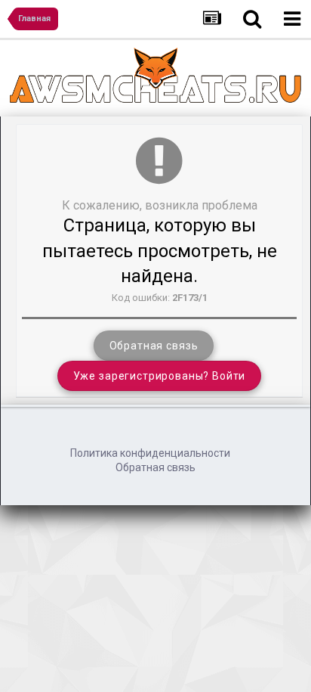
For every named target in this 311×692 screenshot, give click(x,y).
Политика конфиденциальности (150, 453)
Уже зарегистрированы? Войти (159, 376)
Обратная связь (154, 346)
